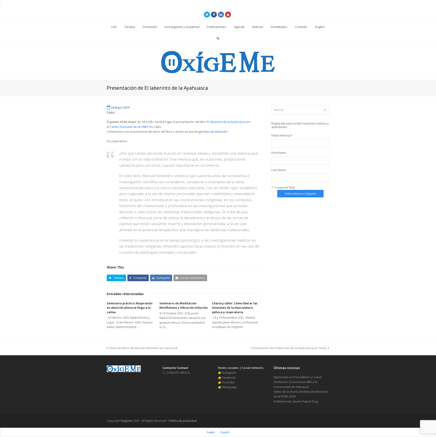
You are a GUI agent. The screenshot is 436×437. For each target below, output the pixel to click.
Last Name (278, 170)
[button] (116, 278)
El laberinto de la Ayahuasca (226, 122)
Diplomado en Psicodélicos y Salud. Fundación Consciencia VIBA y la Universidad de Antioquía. (298, 382)
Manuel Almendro (215, 131)
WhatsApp (229, 387)
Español (224, 432)
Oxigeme (126, 421)
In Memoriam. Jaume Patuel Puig (296, 401)
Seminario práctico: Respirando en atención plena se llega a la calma (129, 307)
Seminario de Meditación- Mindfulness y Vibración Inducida (183, 305)
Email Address (281, 135)
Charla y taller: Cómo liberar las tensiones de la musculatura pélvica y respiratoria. (235, 307)
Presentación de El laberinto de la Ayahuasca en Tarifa (289, 348)
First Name (278, 153)
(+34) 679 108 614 (175, 372)
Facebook (229, 377)
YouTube (228, 382)
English (211, 432)
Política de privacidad (182, 421)
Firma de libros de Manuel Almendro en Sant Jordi (143, 348)
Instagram (229, 372)
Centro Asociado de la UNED (129, 127)
